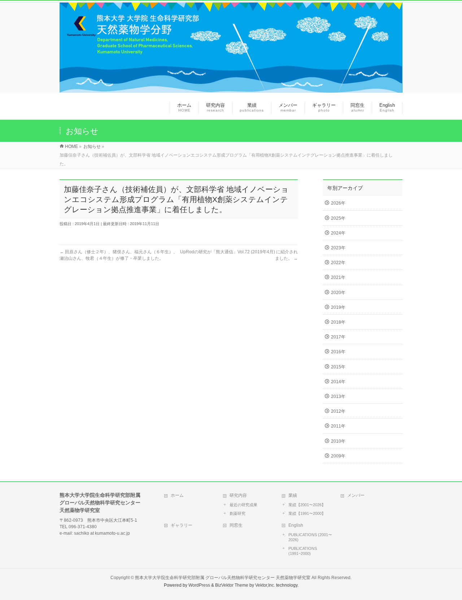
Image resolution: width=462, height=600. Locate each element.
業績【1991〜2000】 (307, 513)
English (295, 525)
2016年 (338, 351)
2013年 (338, 396)
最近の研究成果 (243, 505)
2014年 (338, 381)
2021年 (338, 277)
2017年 (338, 337)
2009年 (338, 456)
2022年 (338, 262)
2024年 (338, 233)
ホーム (177, 495)
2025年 (338, 218)
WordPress (199, 585)
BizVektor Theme (231, 585)
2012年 (338, 411)
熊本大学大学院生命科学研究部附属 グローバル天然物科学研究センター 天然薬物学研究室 (222, 577)
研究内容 (238, 495)
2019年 (338, 307)
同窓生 (236, 525)
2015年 (338, 366)
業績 (292, 495)
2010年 (338, 441)
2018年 (338, 322)
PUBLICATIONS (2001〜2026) (310, 537)
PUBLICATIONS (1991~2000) (302, 551)
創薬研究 (237, 513)
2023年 (338, 247)
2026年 (338, 203)
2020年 (338, 292)
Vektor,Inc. (265, 585)
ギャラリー (181, 525)
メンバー (356, 495)
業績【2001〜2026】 (307, 505)
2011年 (338, 426)
